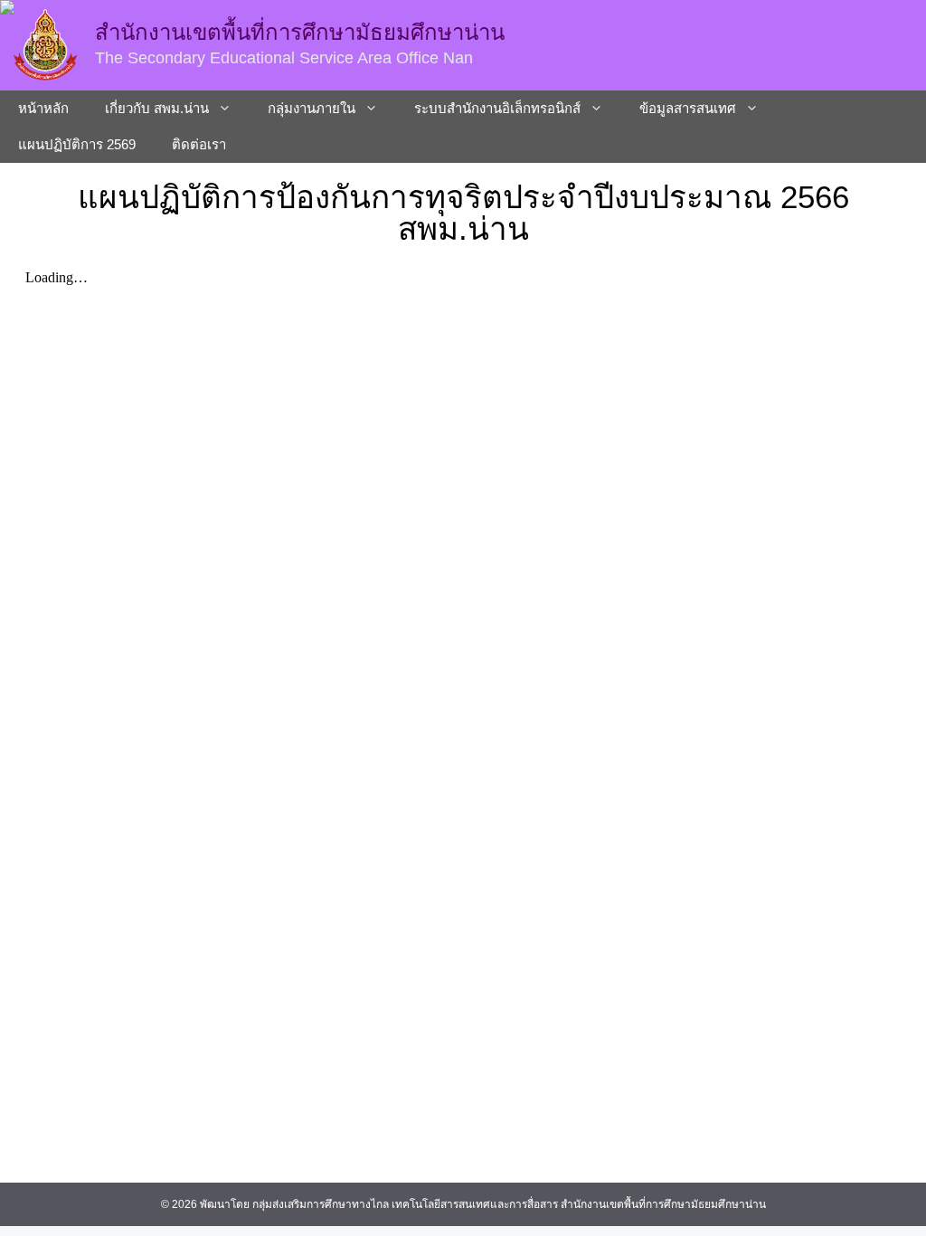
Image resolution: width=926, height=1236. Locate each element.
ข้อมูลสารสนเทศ (687, 108)
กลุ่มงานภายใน (311, 108)
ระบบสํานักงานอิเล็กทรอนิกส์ (497, 108)
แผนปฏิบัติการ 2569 (77, 144)
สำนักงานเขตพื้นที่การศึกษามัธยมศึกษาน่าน (300, 32)
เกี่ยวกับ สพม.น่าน (157, 108)
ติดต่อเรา (199, 144)
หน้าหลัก (43, 108)
